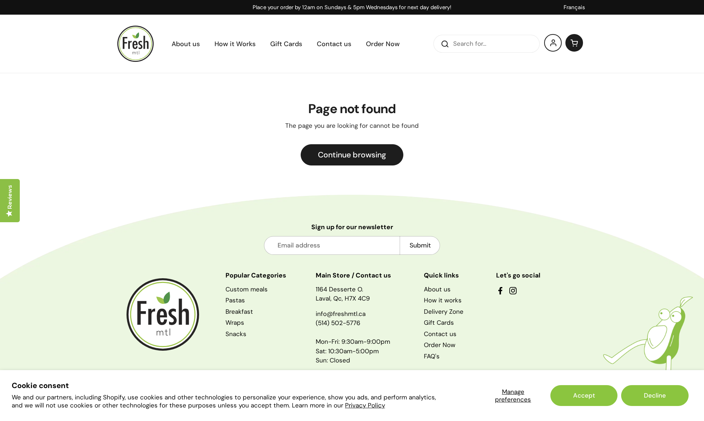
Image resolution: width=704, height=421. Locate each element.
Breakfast (239, 312)
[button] (574, 43)
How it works (443, 300)
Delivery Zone (443, 312)
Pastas (235, 300)
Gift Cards (439, 322)
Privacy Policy (365, 405)
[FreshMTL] (135, 44)
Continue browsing (352, 155)
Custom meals (246, 289)
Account (553, 42)
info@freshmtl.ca (341, 314)
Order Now (439, 345)
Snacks (235, 334)
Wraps (234, 322)
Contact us (440, 334)
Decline (655, 395)
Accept (584, 395)
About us (437, 289)
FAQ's (432, 356)
